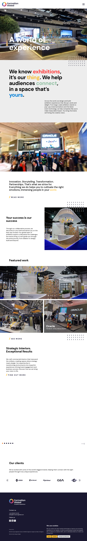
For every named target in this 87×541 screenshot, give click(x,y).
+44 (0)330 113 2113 (14, 513)
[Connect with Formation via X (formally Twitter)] (15, 521)
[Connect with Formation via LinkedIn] (12, 521)
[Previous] (7, 480)
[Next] (83, 444)
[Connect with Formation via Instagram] (10, 521)
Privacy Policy (11, 529)
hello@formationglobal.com (16, 514)
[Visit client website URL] (16, 480)
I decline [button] (54, 536)
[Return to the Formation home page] (10, 4)
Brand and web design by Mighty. (15, 534)
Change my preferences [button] (64, 536)
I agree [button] (49, 536)
